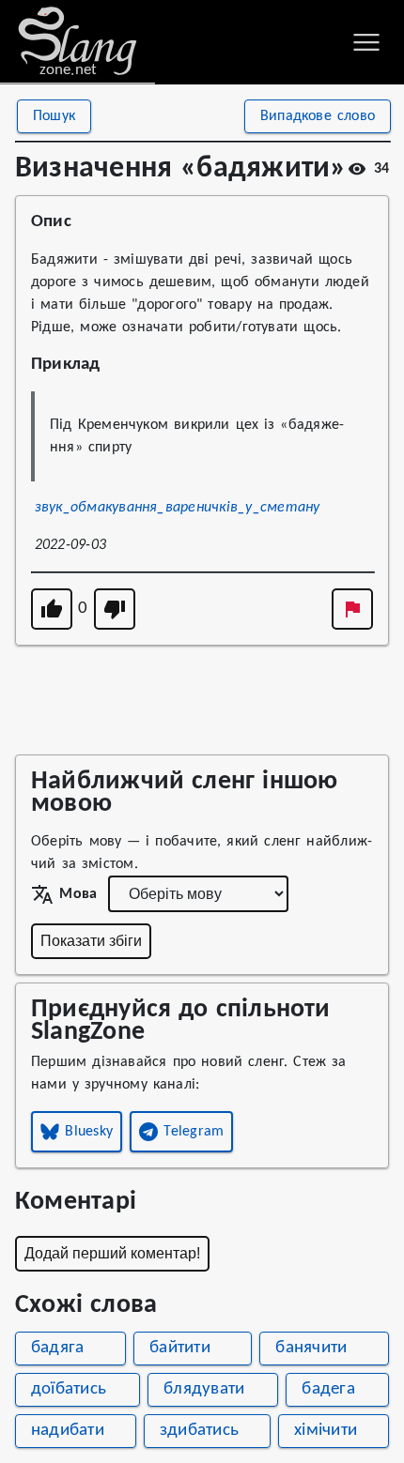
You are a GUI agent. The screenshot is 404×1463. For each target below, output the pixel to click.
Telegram (193, 1131)
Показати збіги (91, 941)
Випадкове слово (317, 116)
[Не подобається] (114, 609)
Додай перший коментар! (112, 1253)
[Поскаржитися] (352, 609)
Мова (78, 894)
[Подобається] (51, 609)
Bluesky (89, 1131)
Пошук (54, 116)
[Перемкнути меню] (366, 42)
